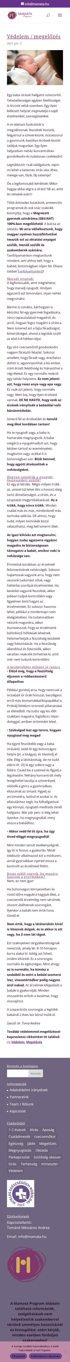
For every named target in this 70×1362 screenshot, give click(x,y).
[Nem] (65, 1352)
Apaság (48, 1129)
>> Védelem (15, 1042)
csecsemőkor (45, 1136)
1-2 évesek (17, 1129)
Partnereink (19, 1097)
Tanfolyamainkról (30, 271)
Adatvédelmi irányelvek (29, 1090)
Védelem (16, 1170)
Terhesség (29, 1164)
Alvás (34, 1129)
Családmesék (19, 1136)
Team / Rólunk (21, 1104)
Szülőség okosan (47, 1157)
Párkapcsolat (19, 1157)
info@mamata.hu (32, 1236)
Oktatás (42, 1150)
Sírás (13, 1164)
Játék (31, 1143)
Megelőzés (34, 1042)
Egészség (16, 1143)
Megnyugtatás (20, 1150)
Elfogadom (18, 1356)
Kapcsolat (18, 1111)
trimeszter (49, 1164)
